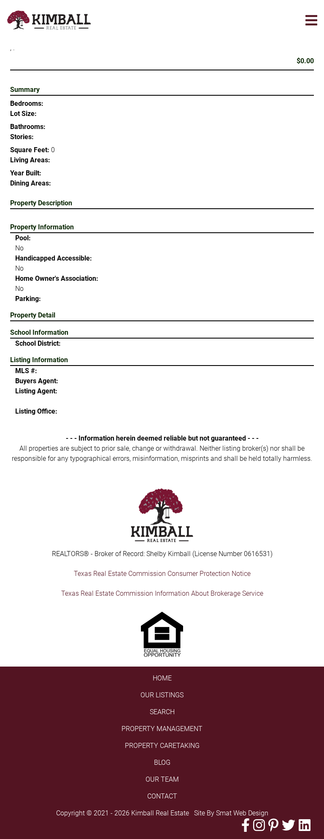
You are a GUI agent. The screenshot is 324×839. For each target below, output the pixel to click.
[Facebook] (245, 825)
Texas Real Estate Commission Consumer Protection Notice (162, 574)
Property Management (162, 729)
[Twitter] (288, 825)
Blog (162, 762)
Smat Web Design (242, 813)
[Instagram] (259, 825)
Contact (162, 796)
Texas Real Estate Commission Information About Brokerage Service (162, 593)
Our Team (162, 779)
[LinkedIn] (304, 825)
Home (162, 678)
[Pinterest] (273, 825)
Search (162, 712)
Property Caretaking (162, 746)
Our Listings (162, 695)
